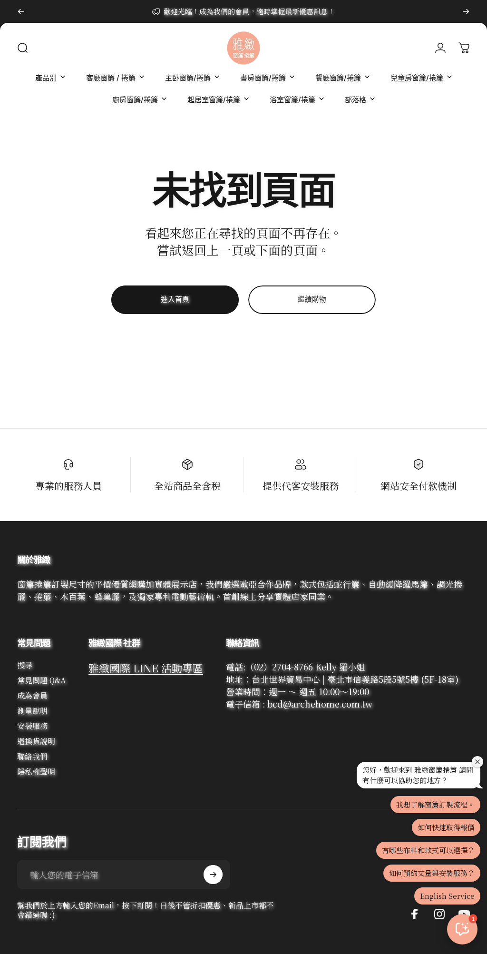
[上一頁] (20, 11)
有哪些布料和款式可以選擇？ (428, 850)
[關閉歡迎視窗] (477, 761)
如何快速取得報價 (446, 827)
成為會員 (32, 695)
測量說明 (32, 711)
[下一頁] (466, 11)
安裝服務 (32, 726)
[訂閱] (213, 874)
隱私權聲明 (36, 772)
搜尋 (24, 665)
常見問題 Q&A (41, 680)
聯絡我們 (32, 756)
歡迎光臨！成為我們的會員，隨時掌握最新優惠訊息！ (249, 11)
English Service (447, 896)
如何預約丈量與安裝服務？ (432, 873)
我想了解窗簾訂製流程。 (435, 804)
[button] (462, 929)
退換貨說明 (36, 741)
